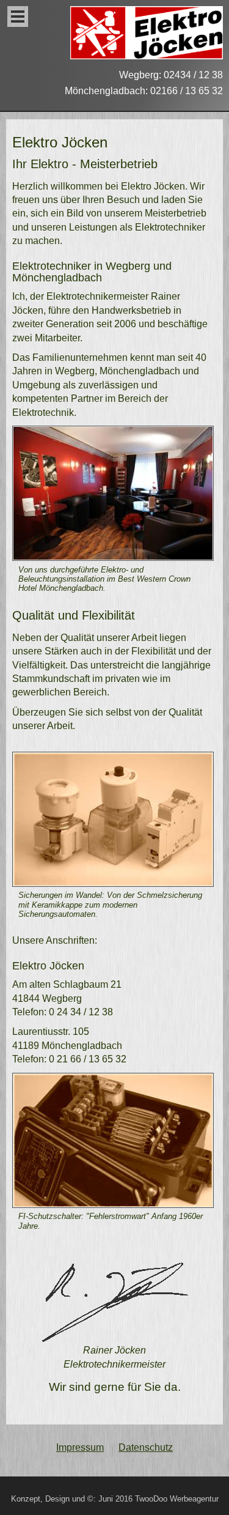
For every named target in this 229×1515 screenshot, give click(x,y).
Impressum (80, 1447)
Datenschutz (145, 1447)
